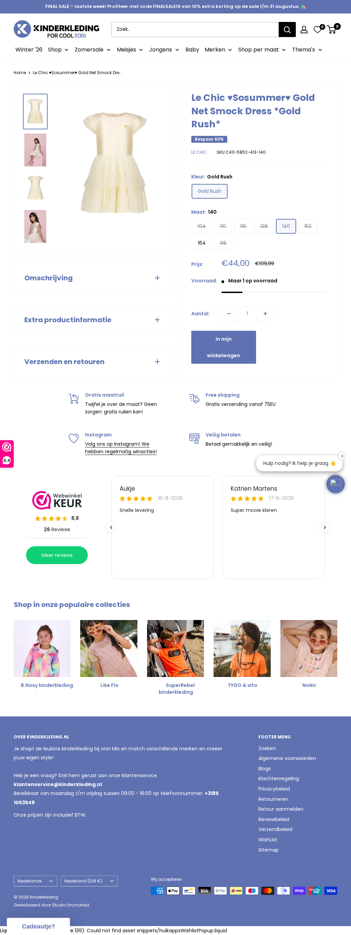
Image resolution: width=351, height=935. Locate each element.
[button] (336, 484)
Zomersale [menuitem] (89, 50)
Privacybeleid (274, 788)
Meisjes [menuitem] (126, 50)
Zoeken (267, 748)
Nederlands (29, 881)
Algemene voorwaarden (287, 758)
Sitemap (268, 849)
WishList (267, 839)
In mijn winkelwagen (223, 347)
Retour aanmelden (280, 809)
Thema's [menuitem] (303, 50)
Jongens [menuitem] (160, 50)
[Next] (337, 651)
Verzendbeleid (275, 829)
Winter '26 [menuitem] (29, 50)
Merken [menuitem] (215, 50)
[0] (317, 29)
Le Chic (199, 152)
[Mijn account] (304, 29)
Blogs (264, 768)
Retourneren (273, 799)
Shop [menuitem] (55, 50)
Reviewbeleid (273, 819)
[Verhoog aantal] (265, 313)
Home (20, 72)
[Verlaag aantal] (229, 313)
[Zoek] (287, 29)
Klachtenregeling (278, 778)
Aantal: (200, 313)
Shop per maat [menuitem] (258, 50)
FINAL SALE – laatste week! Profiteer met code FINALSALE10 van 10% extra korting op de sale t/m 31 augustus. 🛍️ (175, 6)
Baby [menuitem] (192, 50)
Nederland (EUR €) (83, 881)
